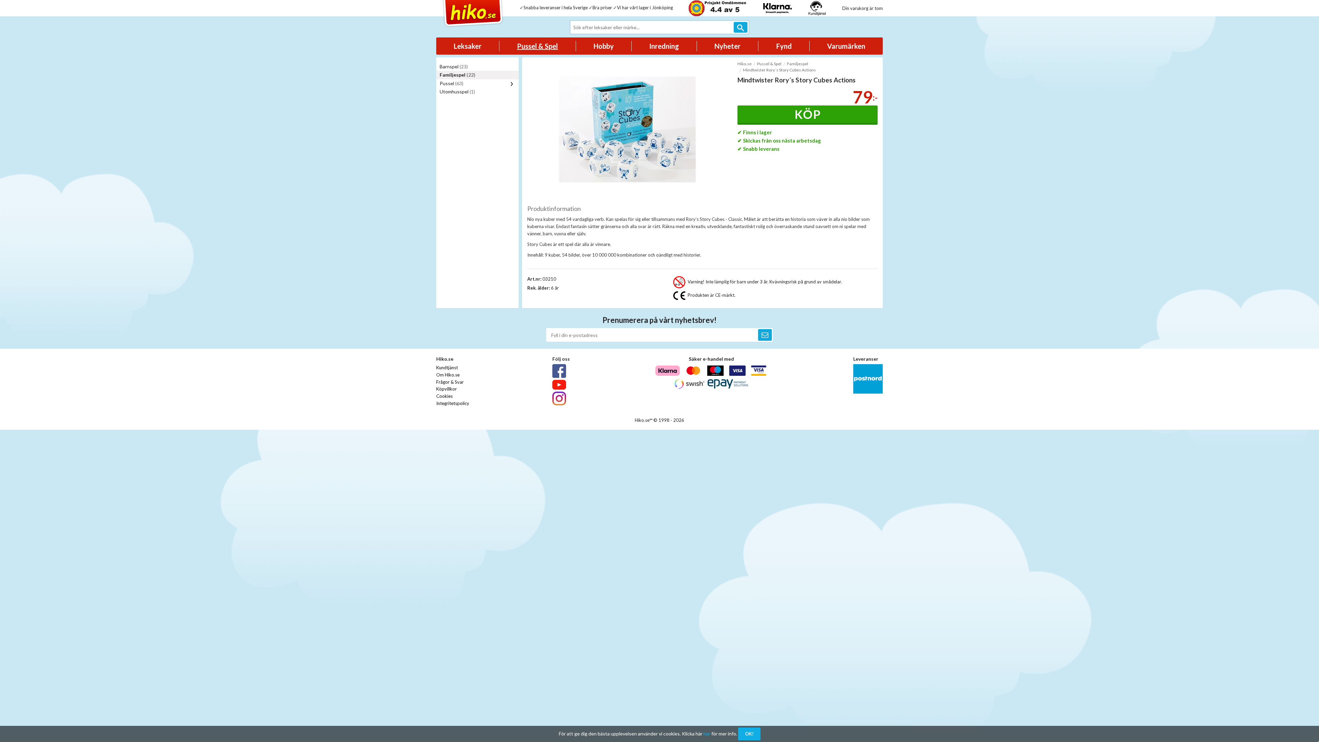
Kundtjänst (447, 367)
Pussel (451, 83)
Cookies (444, 396)
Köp (807, 114)
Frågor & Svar (450, 382)
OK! (749, 734)
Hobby (604, 46)
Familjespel (457, 75)
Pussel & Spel (537, 46)
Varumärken (846, 46)
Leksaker (468, 46)
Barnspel (454, 66)
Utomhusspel (457, 91)
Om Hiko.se (448, 375)
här (706, 734)
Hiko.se (744, 63)
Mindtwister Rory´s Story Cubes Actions (779, 69)
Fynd (784, 46)
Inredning (664, 46)
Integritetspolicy (452, 403)
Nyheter (727, 46)
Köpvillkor (446, 389)
